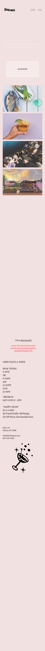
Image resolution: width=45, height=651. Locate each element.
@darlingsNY (26, 340)
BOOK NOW (22, 69)
